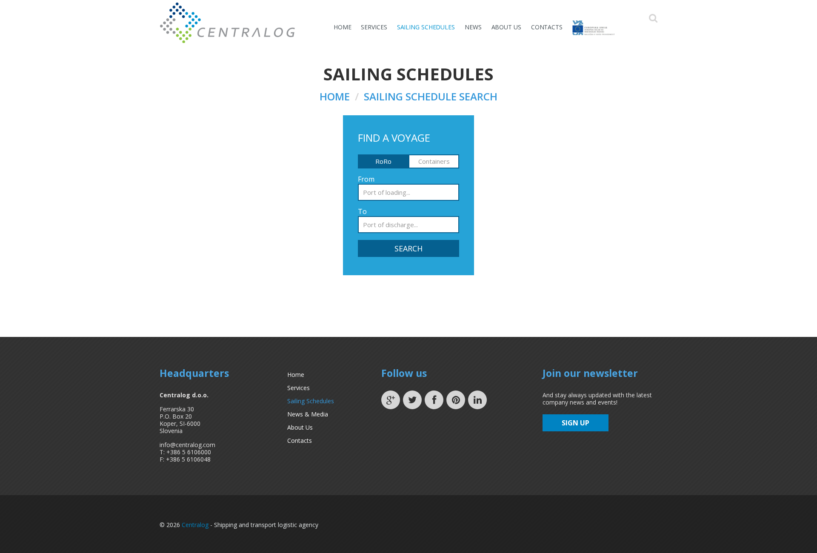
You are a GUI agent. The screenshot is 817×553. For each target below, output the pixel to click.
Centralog (195, 525)
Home (342, 27)
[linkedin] (477, 400)
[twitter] (412, 400)
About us (506, 27)
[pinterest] (455, 400)
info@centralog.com (187, 445)
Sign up (575, 423)
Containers (434, 161)
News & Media (307, 414)
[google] (390, 400)
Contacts (547, 27)
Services (374, 27)
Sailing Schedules (426, 27)
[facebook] (434, 400)
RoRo (383, 161)
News (473, 27)
